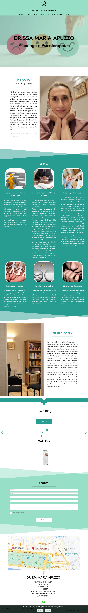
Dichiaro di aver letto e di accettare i (19, 512)
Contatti (67, 14)
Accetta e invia (44, 519)
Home (21, 14)
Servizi (35, 14)
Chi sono (28, 14)
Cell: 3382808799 (43, 589)
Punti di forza (44, 14)
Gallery (59, 14)
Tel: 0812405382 (43, 587)
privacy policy (55, 608)
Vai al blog (44, 422)
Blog (53, 14)
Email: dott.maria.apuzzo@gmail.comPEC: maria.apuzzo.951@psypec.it (43, 592)
